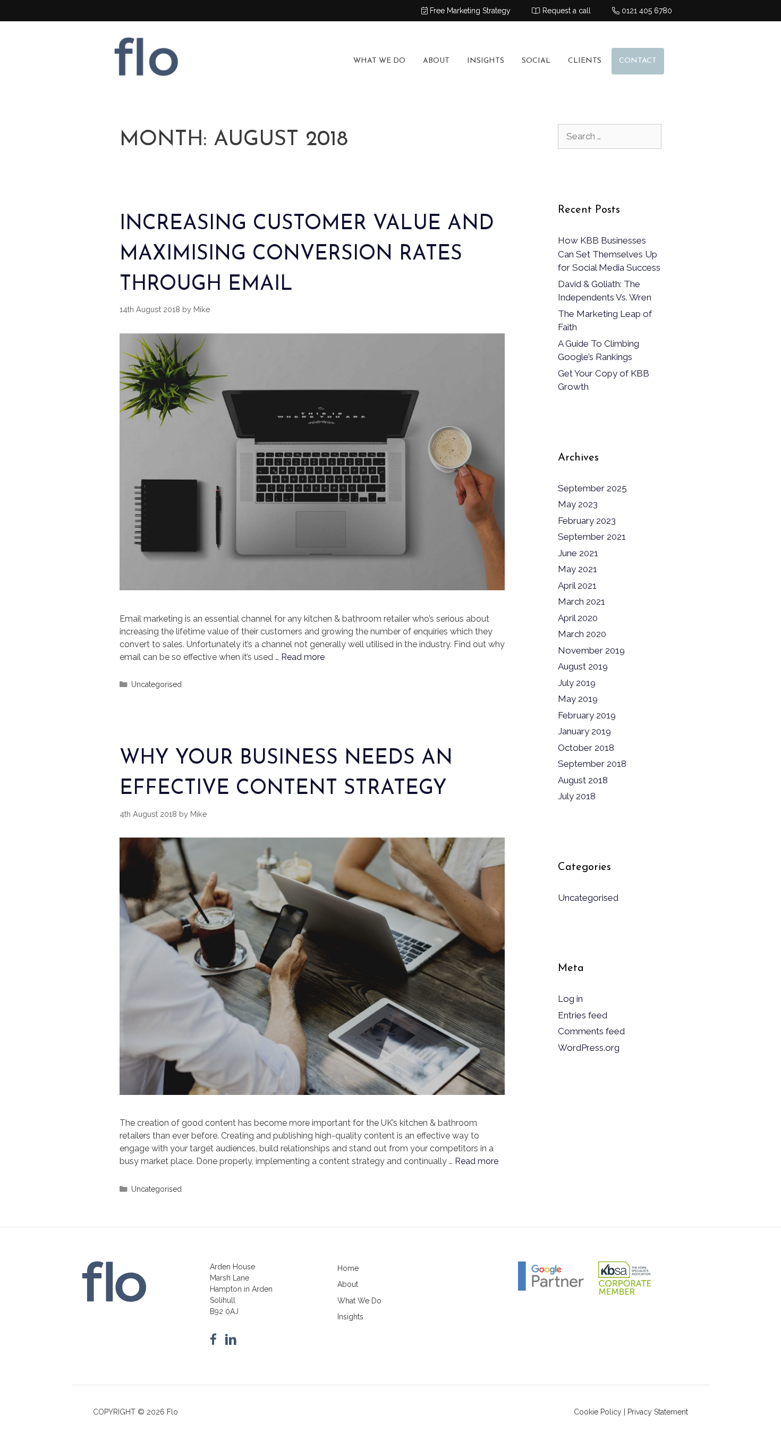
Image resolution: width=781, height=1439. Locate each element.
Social (536, 61)
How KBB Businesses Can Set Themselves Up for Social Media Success (609, 254)
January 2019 (584, 731)
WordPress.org (588, 1047)
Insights (485, 61)
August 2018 (583, 780)
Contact (638, 61)
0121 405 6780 (645, 10)
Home (348, 1268)
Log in (570, 998)
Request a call (565, 10)
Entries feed (582, 1015)
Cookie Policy (598, 1412)
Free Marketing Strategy (469, 10)
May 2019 (578, 698)
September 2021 (592, 536)
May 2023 (578, 504)
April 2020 (578, 618)
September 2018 (592, 763)
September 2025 (592, 488)
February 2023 (587, 520)
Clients (584, 61)
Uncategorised (156, 684)
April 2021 (577, 585)
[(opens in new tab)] (624, 1294)
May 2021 (577, 569)
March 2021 (581, 601)
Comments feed (591, 1031)
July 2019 (577, 682)
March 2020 (582, 634)
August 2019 (583, 666)
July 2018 (577, 796)
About (436, 61)
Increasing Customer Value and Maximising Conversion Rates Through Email (307, 254)
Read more (303, 657)
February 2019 (587, 715)
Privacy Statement (657, 1412)
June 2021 (578, 553)
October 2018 (586, 747)
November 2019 (591, 650)
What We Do (379, 61)
